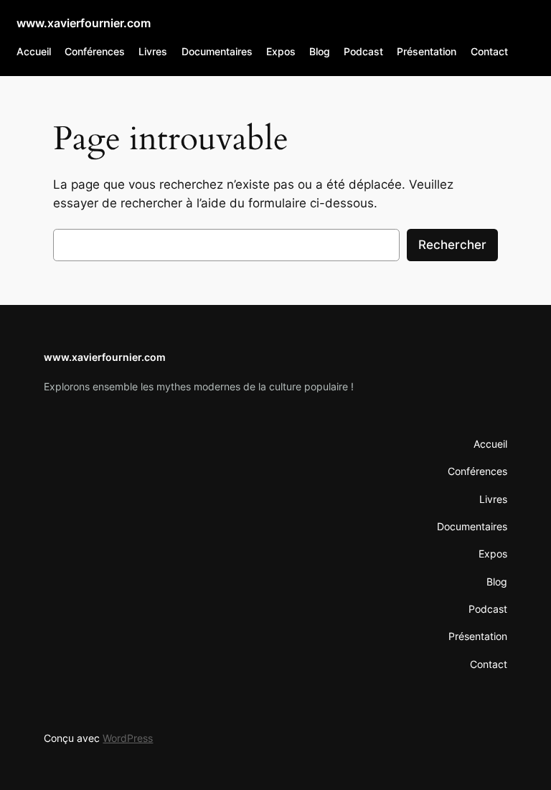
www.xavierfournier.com (84, 23)
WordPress (128, 738)
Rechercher (452, 245)
